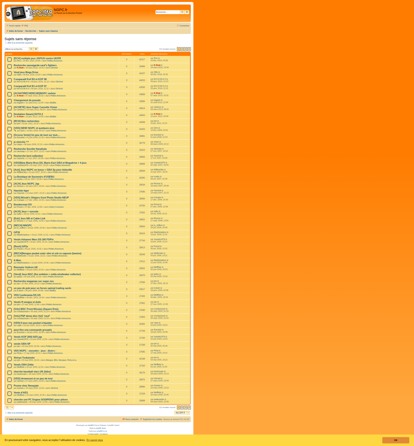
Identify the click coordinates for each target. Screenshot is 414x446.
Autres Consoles (56, 207)
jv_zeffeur (21, 228)
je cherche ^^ (21, 142)
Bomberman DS (23, 204)
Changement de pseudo (27, 100)
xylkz (19, 214)
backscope (22, 374)
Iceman (20, 388)
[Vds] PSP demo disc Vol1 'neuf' (32, 316)
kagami (20, 103)
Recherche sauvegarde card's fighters (35, 65)
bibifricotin (21, 256)
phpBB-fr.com (102, 431)
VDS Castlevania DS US (27, 295)
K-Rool (20, 68)
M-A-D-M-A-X (23, 82)
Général (54, 68)
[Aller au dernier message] (159, 58)
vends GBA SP (22, 344)
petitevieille (22, 402)
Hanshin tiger (21, 190)
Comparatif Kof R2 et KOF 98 (30, 79)
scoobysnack (23, 311)
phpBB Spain (101, 428)
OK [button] (396, 440)
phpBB (90, 425)
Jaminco (21, 110)
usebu (20, 179)
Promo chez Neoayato (26, 385)
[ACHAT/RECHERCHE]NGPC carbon (35, 93)
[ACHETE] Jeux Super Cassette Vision (35, 107)
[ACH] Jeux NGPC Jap (26, 183)
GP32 (17, 232)
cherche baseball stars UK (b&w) (32, 371)
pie (18, 123)
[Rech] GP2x (21, 246)
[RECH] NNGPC (23, 225)
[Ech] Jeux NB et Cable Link (29, 218)
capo (19, 325)
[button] (189, 49)
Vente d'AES (21, 392)
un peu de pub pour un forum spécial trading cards (42, 288)
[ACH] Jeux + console (26, 211)
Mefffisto (20, 270)
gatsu (19, 277)
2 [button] (182, 49)
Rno (19, 61)
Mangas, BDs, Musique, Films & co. (61, 360)
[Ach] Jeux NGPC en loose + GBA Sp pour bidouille (43, 170)
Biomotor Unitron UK (26, 267)
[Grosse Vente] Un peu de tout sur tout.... (37, 135)
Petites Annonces (54, 61)
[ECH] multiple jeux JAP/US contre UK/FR (37, 58)
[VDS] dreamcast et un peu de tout (33, 378)
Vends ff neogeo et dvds (27, 302)
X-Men (17, 260)
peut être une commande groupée (33, 330)
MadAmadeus (23, 235)
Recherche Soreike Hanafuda (30, 149)
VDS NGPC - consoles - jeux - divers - (35, 350)
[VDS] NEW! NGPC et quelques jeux (34, 128)
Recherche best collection (28, 156)
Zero (23, 131)
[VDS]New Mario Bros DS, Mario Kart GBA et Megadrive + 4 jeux (50, 163)
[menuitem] (24, 26)
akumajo (21, 151)
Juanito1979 (22, 165)
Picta (19, 353)
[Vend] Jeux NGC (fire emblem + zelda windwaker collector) (47, 274)
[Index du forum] (29, 13)
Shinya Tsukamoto (24, 357)
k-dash (20, 290)
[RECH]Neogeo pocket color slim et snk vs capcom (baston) (47, 253)
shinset (20, 381)
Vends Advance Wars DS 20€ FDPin (34, 239)
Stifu (19, 75)
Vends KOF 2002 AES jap (28, 337)
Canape (20, 200)
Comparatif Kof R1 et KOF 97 (30, 86)
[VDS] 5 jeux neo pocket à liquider (33, 323)
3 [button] (185, 49)
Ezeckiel (21, 137)
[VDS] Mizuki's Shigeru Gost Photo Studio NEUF (41, 197)
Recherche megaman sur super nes (34, 281)
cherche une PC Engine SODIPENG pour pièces (41, 399)
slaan (19, 144)
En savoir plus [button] (95, 440)
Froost (20, 207)
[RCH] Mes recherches (26, 121)
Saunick (20, 158)
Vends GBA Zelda (23, 364)
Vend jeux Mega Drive (26, 72)
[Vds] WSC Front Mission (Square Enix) (36, 309)
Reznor (20, 186)
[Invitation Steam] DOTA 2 (28, 114)
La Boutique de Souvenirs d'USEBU (34, 176)
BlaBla (53, 103)
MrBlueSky (22, 172)
